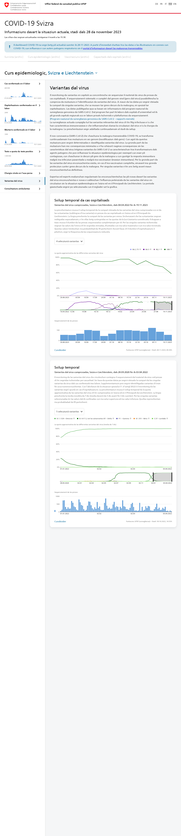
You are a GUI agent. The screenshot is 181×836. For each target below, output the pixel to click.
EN (174, 4)
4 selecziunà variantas (67, 241)
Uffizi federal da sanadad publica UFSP (65, 4)
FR (161, 4)
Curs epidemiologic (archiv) (44, 56)
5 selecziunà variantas (67, 411)
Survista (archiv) (14, 56)
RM (170, 4)
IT (166, 4)
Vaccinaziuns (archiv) (76, 56)
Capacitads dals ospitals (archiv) (112, 56)
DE (156, 4)
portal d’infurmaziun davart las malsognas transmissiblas (113, 48)
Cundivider (60, 350)
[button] (73, 73)
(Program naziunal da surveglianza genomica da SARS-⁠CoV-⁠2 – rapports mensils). (92, 119)
